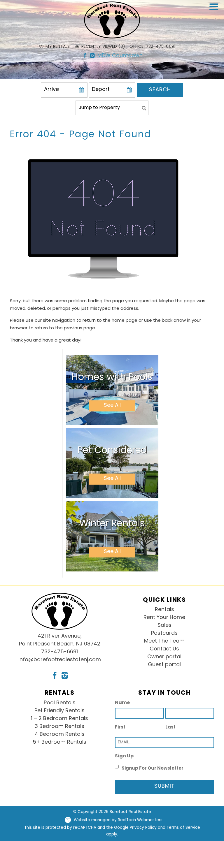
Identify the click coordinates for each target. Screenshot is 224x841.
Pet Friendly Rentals (59, 711)
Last (170, 727)
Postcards (164, 633)
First (120, 727)
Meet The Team (164, 641)
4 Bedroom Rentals (60, 734)
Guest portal (164, 665)
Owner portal (164, 657)
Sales (165, 625)
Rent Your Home (164, 617)
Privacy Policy (143, 828)
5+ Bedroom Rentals (59, 742)
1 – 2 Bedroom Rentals (59, 719)
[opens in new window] (85, 56)
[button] (215, 10)
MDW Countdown (120, 56)
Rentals (164, 610)
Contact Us (164, 649)
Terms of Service (183, 828)
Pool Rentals (60, 703)
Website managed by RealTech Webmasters (118, 820)
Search (160, 90)
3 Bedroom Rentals (59, 726)
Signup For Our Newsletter (152, 768)
